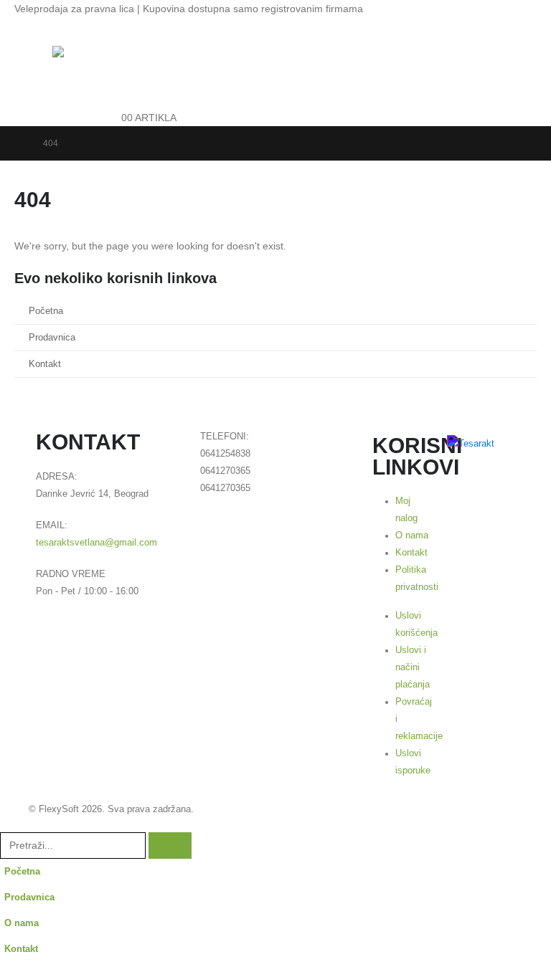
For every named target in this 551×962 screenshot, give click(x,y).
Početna (46, 311)
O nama (21, 923)
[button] (8, 823)
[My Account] (116, 54)
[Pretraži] (170, 845)
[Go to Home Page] (18, 143)
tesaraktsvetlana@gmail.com (96, 543)
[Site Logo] (78, 68)
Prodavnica (52, 338)
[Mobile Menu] (39, 64)
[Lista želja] (116, 86)
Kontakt (45, 364)
